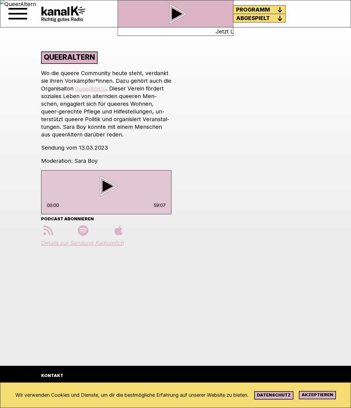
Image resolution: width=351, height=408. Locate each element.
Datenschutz (274, 395)
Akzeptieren (317, 394)
